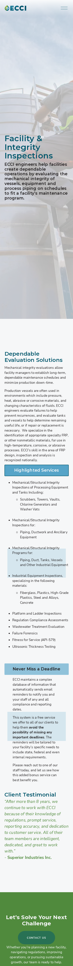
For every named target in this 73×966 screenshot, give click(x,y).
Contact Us (36, 937)
